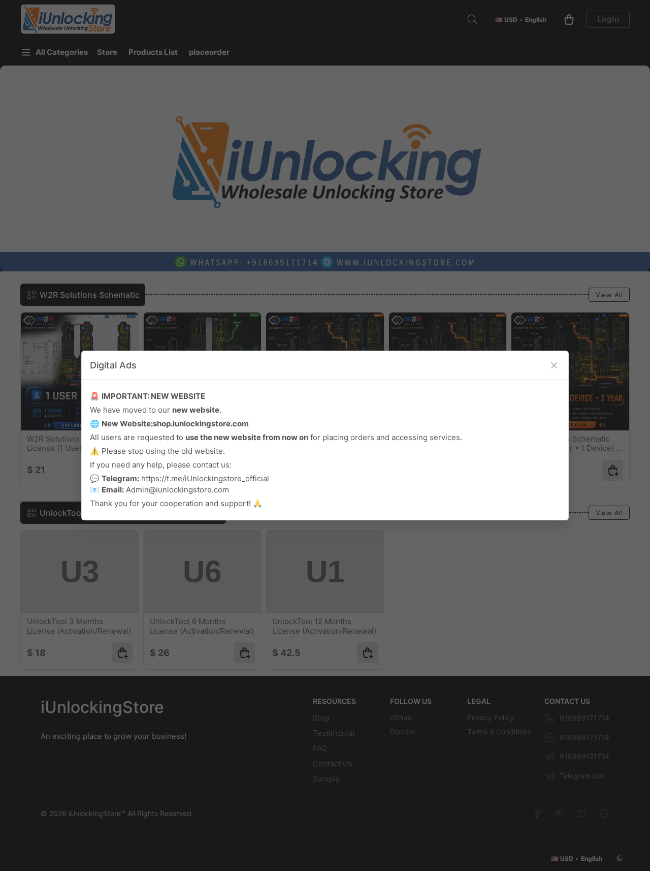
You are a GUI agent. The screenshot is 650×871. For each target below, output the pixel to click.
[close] (554, 365)
